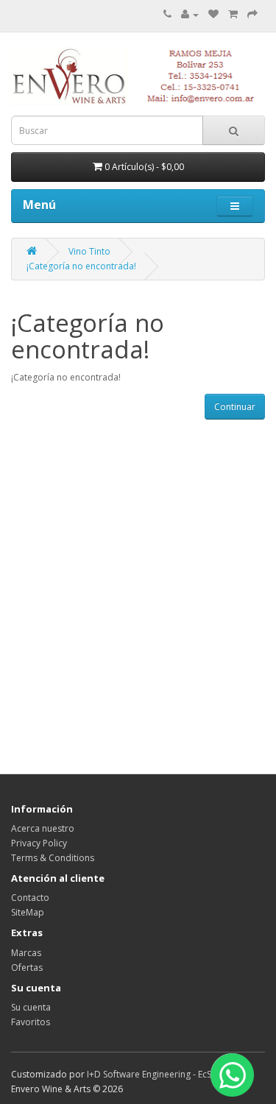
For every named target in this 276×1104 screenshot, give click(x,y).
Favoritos (30, 1022)
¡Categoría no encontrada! (81, 266)
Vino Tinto (89, 251)
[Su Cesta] (233, 14)
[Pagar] (252, 14)
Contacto (30, 897)
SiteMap (27, 912)
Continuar (234, 406)
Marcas (26, 952)
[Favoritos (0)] (213, 14)
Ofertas (27, 967)
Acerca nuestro (42, 828)
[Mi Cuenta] (190, 14)
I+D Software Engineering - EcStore (158, 1074)
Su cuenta (31, 1007)
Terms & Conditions (52, 858)
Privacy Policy (39, 843)
